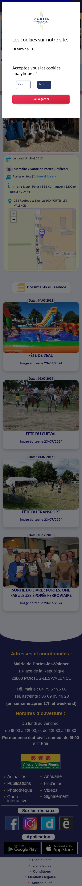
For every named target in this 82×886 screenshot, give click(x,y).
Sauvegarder (41, 99)
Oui (20, 84)
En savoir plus (22, 49)
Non (42, 84)
